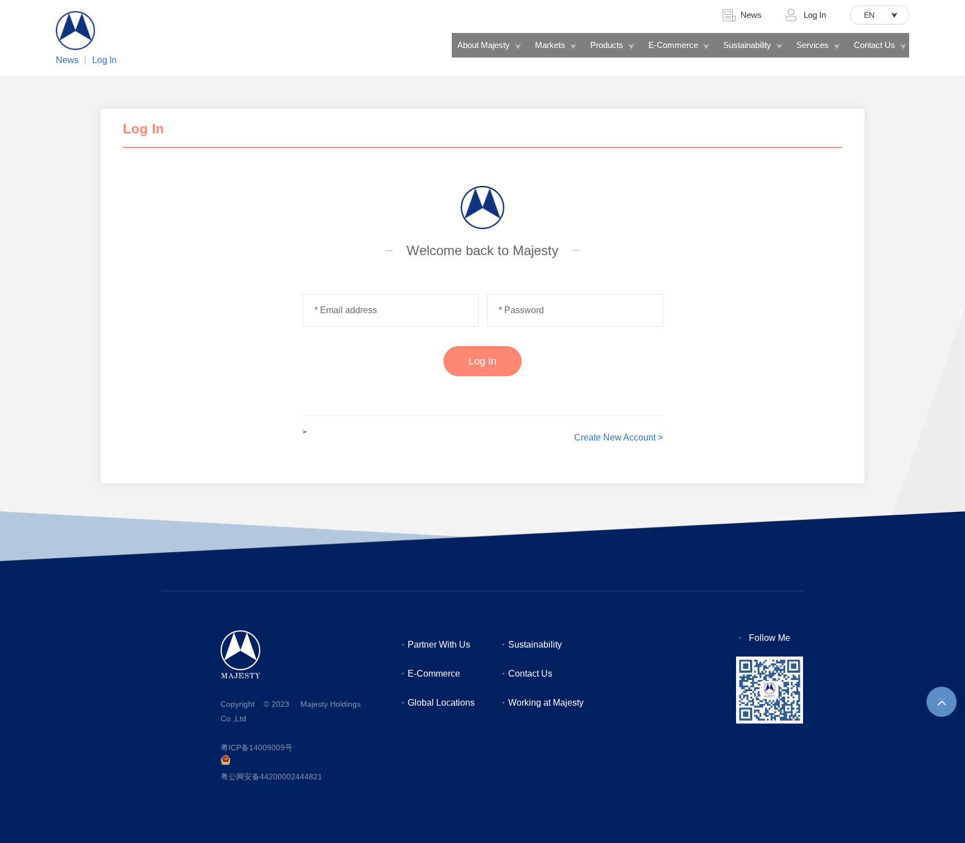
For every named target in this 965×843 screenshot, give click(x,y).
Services (812, 45)
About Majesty (483, 45)
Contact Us (874, 45)
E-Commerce (673, 45)
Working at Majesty (546, 702)
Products (606, 45)
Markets (550, 45)
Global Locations (441, 702)
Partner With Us (439, 644)
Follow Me (769, 638)
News (67, 60)
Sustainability (747, 45)
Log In (104, 60)
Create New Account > (618, 437)
